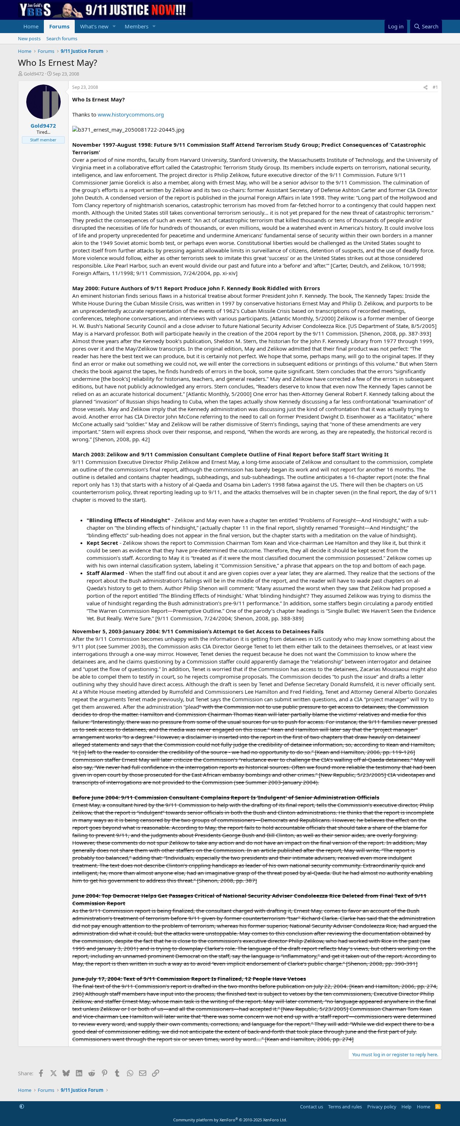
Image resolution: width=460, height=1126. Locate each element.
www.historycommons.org (131, 114)
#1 (435, 87)
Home (30, 26)
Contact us (311, 1106)
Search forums (61, 38)
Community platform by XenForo (230, 1119)
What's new (94, 26)
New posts (29, 38)
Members (136, 26)
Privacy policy (381, 1106)
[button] (114, 26)
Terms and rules (345, 1106)
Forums (59, 26)
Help (406, 1106)
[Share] (425, 87)
